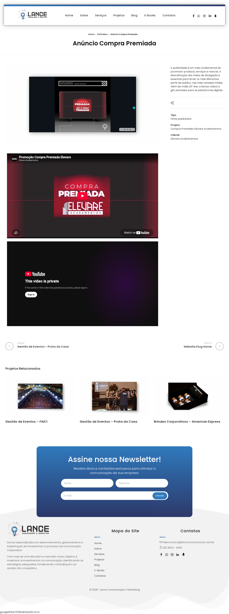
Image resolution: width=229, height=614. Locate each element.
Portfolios (102, 34)
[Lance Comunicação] (32, 14)
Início (91, 34)
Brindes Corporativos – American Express (187, 421)
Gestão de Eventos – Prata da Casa (108, 421)
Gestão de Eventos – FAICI (26, 421)
